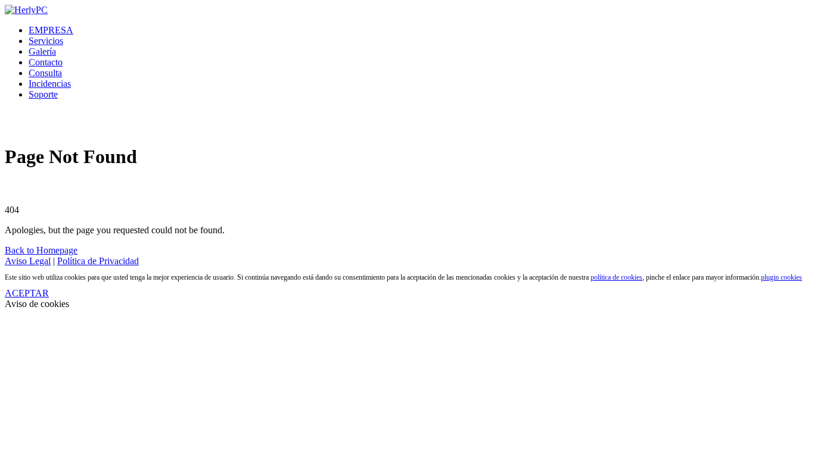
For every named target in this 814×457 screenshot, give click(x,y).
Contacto (46, 62)
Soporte (43, 94)
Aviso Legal (28, 261)
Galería (42, 51)
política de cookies (616, 277)
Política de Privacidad (98, 261)
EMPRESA (51, 30)
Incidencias (50, 84)
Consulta (45, 73)
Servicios (46, 41)
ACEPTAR (27, 293)
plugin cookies (781, 277)
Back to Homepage (41, 250)
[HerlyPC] (26, 10)
